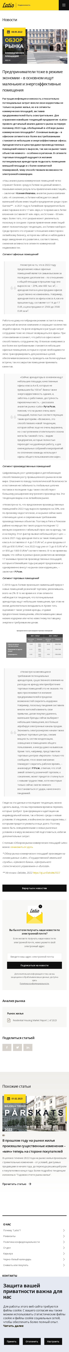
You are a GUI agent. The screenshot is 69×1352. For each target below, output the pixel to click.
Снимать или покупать (15, 1265)
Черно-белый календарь (17, 1259)
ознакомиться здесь (21, 847)
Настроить (53, 1341)
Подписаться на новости (34, 965)
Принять (11, 1341)
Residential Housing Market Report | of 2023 (35, 1020)
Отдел (7, 1247)
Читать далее (13, 1326)
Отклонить (32, 1341)
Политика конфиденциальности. (34, 983)
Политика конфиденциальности (21, 1241)
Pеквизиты (9, 1236)
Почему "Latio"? (12, 1230)
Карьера (8, 1253)
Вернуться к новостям (34, 888)
